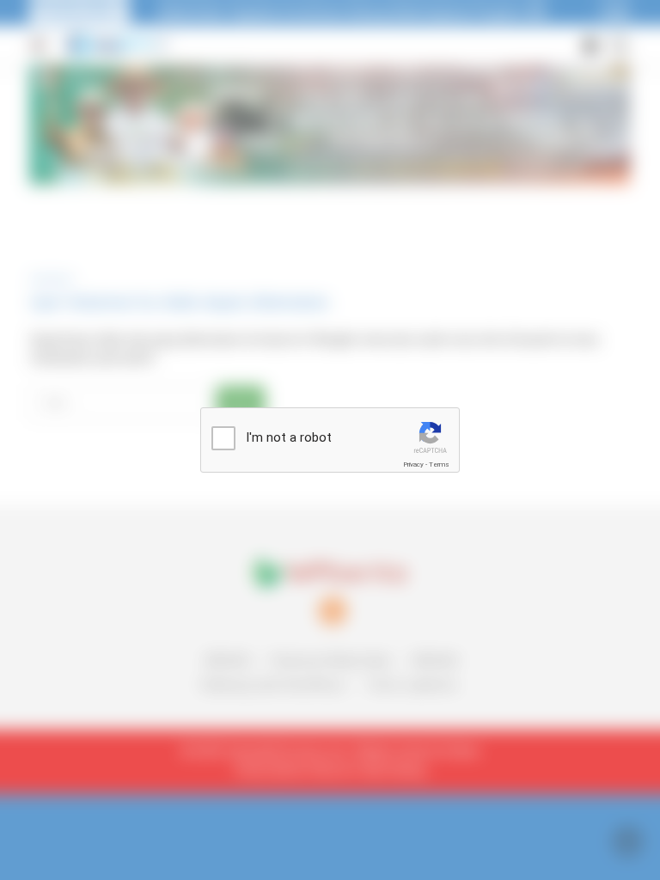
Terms (439, 464)
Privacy (413, 464)
